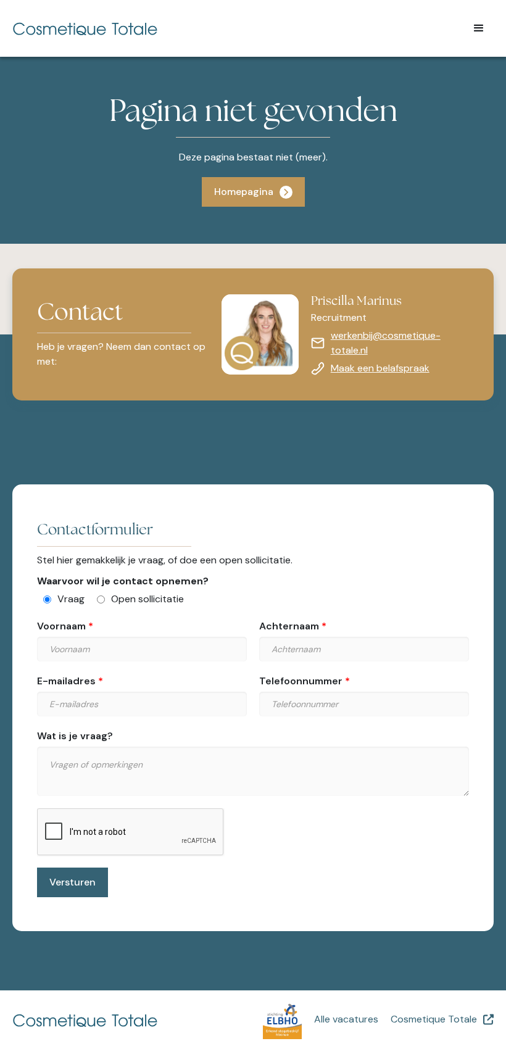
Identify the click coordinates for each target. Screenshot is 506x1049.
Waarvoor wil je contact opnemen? (123, 580)
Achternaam (289, 626)
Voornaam (61, 626)
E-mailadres (66, 680)
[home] (232, 28)
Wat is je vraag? (75, 735)
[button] (479, 28)
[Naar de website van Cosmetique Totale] (132, 1019)
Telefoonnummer (300, 680)
